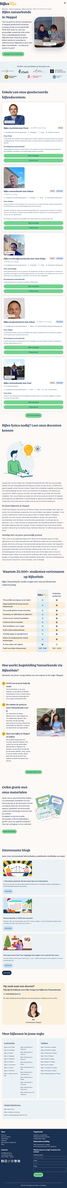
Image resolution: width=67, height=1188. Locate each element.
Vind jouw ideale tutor (33, 772)
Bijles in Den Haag (9, 1047)
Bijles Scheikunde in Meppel (49, 1053)
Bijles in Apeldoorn (9, 1059)
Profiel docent (33, 160)
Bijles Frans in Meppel (47, 1056)
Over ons (3, 1135)
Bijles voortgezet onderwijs (12, 1112)
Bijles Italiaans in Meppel (48, 1062)
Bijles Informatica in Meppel (49, 1071)
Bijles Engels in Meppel (47, 1059)
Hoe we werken (5, 1137)
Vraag (35, 1166)
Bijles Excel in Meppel (47, 1065)
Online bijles (4, 1139)
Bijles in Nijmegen (9, 1056)
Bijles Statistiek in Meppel (48, 1050)
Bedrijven (4, 1140)
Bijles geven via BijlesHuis (8, 1142)
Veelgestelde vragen (39, 1139)
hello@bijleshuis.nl (13, 994)
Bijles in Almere (8, 1053)
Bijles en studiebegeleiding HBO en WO (15, 1115)
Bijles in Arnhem (8, 1068)
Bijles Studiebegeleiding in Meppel (51, 1073)
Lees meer (6, 973)
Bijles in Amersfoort (9, 1065)
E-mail (35, 1160)
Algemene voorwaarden (40, 1135)
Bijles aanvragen (33, 156)
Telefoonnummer (38, 1155)
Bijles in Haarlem (9, 1062)
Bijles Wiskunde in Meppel (48, 1047)
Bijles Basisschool (9, 1109)
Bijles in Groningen (9, 1050)
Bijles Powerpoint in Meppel (49, 1068)
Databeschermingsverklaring (42, 1137)
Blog (2, 1144)
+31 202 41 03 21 (6, 1155)
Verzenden (38, 1175)
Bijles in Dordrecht (9, 1071)
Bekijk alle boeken (9, 831)
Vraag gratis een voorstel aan (13, 54)
